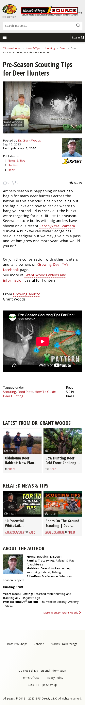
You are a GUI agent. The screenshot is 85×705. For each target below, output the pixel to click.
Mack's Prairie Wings (64, 644)
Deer (63, 48)
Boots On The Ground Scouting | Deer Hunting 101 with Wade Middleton (62, 528)
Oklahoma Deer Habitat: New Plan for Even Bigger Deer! (22, 462)
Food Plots (25, 392)
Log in (76, 37)
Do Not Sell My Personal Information (42, 670)
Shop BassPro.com (9, 16)
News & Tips (33, 48)
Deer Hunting (13, 396)
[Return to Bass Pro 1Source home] (51, 15)
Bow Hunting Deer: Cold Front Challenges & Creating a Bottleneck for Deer (62, 465)
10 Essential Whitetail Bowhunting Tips (18, 525)
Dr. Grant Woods (29, 140)
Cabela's (39, 644)
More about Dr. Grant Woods (60, 612)
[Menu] (4, 37)
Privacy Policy (54, 677)
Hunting (50, 48)
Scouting (9, 392)
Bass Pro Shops (14, 531)
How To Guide (45, 392)
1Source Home (12, 48)
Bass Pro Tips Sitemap (42, 685)
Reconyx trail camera (57, 226)
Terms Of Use (30, 677)
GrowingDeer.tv (26, 294)
